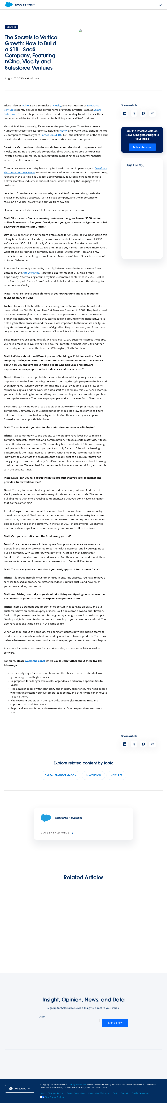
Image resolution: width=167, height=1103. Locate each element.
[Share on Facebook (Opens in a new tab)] (143, 113)
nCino (25, 105)
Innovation (93, 775)
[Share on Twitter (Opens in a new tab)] (134, 113)
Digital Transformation (60, 775)
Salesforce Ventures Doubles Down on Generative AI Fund (144, 932)
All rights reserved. (78, 1084)
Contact (124, 1093)
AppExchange (31, 272)
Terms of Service (55, 1093)
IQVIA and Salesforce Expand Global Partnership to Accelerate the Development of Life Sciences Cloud (104, 939)
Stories (54, 1077)
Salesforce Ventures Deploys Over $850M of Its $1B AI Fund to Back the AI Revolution (21, 937)
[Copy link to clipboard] (152, 113)
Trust (115, 1093)
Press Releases (72, 1077)
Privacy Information (75, 1093)
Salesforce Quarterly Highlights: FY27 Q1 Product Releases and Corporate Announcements (140, 211)
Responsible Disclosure (98, 1093)
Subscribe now (142, 147)
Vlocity (57, 105)
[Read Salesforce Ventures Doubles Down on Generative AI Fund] (145, 914)
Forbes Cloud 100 (51, 135)
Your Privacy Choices (54, 1097)
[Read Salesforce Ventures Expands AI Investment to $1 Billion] (63, 914)
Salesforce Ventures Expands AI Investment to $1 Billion (62, 934)
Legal (42, 1093)
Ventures (11, 27)
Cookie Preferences (140, 1093)
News (41, 1077)
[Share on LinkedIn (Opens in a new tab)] (124, 113)
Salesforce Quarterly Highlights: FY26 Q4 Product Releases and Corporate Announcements (140, 255)
